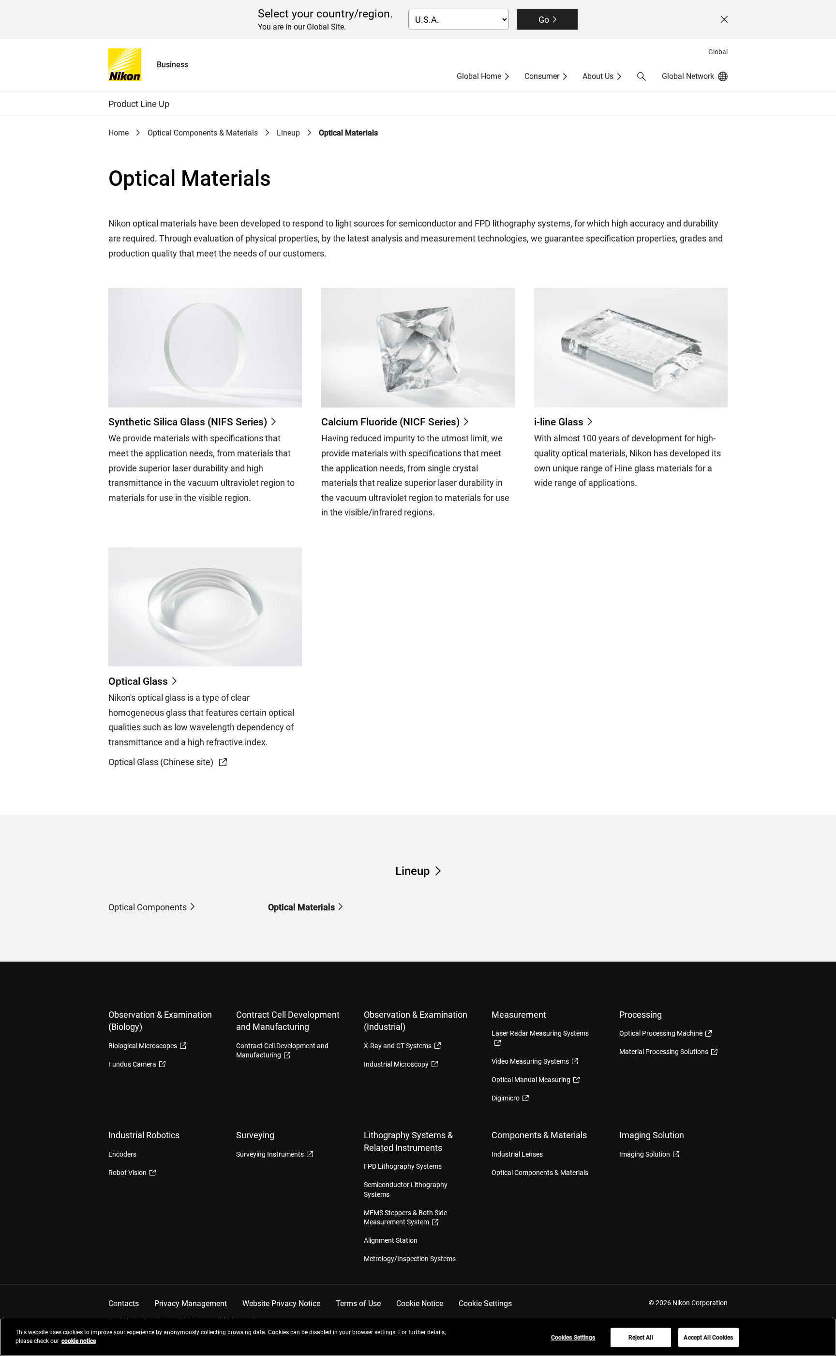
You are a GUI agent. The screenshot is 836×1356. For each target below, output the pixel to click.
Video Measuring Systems (530, 1061)
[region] (418, 1337)
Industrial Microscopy (396, 1064)
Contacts (123, 1303)
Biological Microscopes (142, 1046)
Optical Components (147, 907)
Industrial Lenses (517, 1154)
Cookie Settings (485, 1303)
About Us (597, 76)
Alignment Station (391, 1240)
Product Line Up (138, 104)
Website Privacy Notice (281, 1303)
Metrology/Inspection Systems (410, 1259)
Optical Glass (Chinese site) (161, 762)
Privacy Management (190, 1303)
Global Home (479, 76)
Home (118, 132)
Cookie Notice (419, 1303)
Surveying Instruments (270, 1154)
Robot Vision (127, 1172)
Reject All (640, 1337)
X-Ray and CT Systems (398, 1046)
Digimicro (506, 1098)
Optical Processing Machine (660, 1033)
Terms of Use (358, 1303)
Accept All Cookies (708, 1337)
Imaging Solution (644, 1154)
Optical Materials (301, 907)
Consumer (541, 76)
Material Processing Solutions (663, 1051)
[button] (641, 76)
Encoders (122, 1154)
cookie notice (78, 1341)
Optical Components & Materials (203, 132)
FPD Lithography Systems (403, 1166)
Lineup (288, 132)
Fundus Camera (132, 1064)
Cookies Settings (573, 1337)
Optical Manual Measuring (531, 1080)
